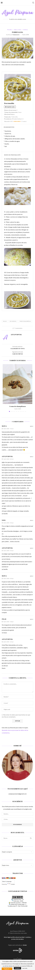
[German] (7, 878)
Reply (31, 426)
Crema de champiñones (17, 406)
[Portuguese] (12, 878)
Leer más (24, 968)
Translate (13, 884)
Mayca (4, 426)
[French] (5, 878)
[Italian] (10, 878)
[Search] (33, 2)
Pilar (4, 619)
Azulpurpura (16, 34)
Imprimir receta (11, 107)
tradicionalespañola (25, 321)
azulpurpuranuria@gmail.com (18, 794)
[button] (4, 389)
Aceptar (17, 968)
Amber (25, 945)
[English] (3, 878)
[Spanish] (14, 878)
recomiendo (13, 321)
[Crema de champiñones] (17, 384)
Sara (4, 520)
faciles (5, 321)
